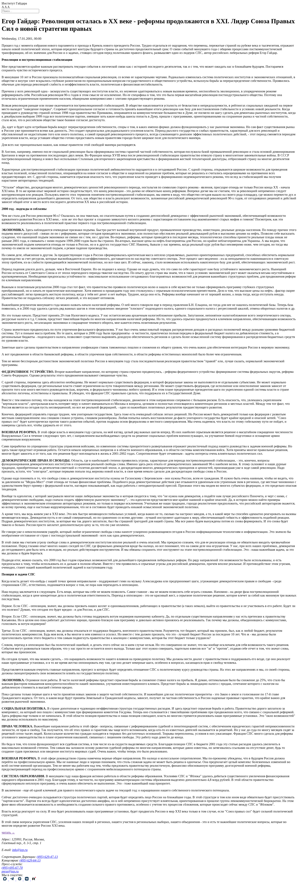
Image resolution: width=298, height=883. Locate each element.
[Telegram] (12, 879)
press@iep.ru (10, 871)
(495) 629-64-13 (30, 860)
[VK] (27, 879)
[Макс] (5, 879)
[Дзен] (20, 879)
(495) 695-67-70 (12, 867)
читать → (8, 832)
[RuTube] (34, 879)
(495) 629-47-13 (47, 856)
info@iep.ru (20, 850)
